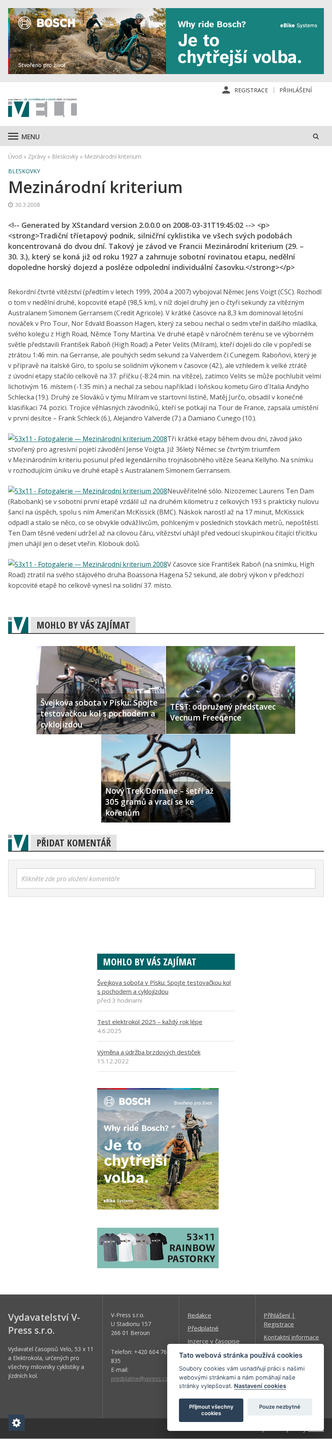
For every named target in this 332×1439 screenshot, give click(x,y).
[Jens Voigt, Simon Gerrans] (87, 438)
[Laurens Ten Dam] (87, 491)
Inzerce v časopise (213, 1341)
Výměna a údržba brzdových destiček (148, 1052)
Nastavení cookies (260, 1385)
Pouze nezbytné (279, 1406)
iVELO (42, 108)
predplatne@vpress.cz (139, 1378)
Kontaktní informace (291, 1337)
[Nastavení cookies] (17, 1423)
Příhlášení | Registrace (279, 1319)
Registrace (251, 90)
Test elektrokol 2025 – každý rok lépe (149, 1022)
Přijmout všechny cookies (211, 1409)
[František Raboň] (87, 564)
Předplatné (203, 1328)
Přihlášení (295, 90)
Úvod (15, 156)
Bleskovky (65, 156)
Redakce (199, 1315)
